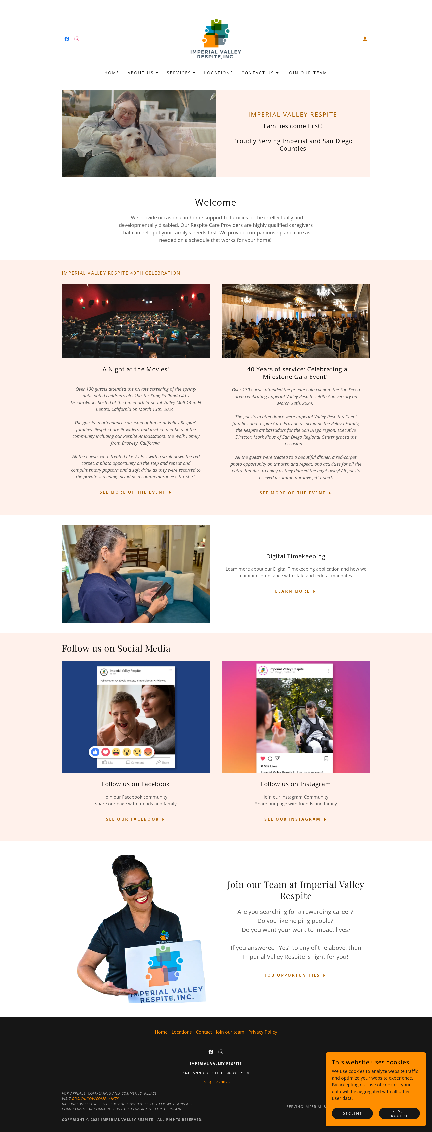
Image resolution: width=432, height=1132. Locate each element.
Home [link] (112, 73)
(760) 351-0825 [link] (216, 1082)
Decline (352, 1113)
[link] (67, 39)
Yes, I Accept (399, 1113)
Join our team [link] (308, 73)
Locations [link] (219, 73)
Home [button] (161, 1032)
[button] (365, 39)
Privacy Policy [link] (262, 1032)
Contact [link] (204, 1032)
